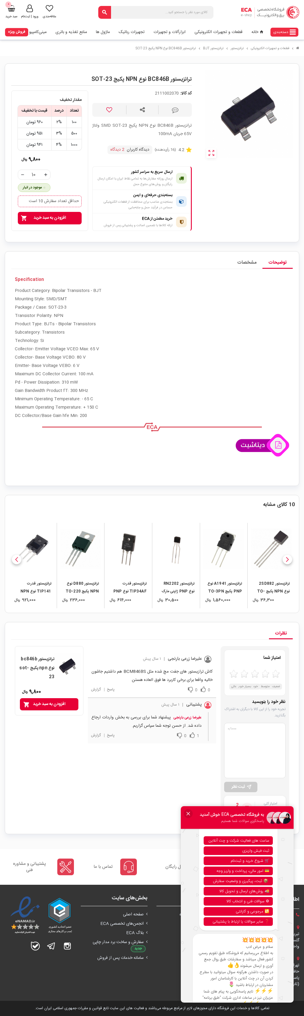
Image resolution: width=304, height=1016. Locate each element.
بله (35, 946)
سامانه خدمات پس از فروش (120, 958)
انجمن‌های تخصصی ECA (122, 923)
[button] (287, 559)
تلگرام (51, 946)
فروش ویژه (16, 32)
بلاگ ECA (135, 933)
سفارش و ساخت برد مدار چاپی (118, 942)
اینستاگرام (67, 946)
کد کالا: (186, 93)
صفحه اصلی (133, 914)
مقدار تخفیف (71, 100)
